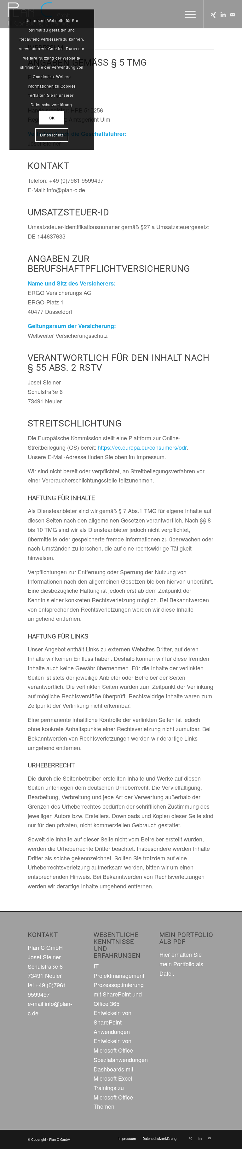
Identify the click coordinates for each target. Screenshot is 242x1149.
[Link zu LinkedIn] (223, 14)
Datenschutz (52, 134)
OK (52, 117)
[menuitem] (127, 1138)
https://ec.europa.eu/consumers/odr (142, 447)
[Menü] (187, 14)
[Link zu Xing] (213, 14)
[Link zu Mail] (232, 14)
